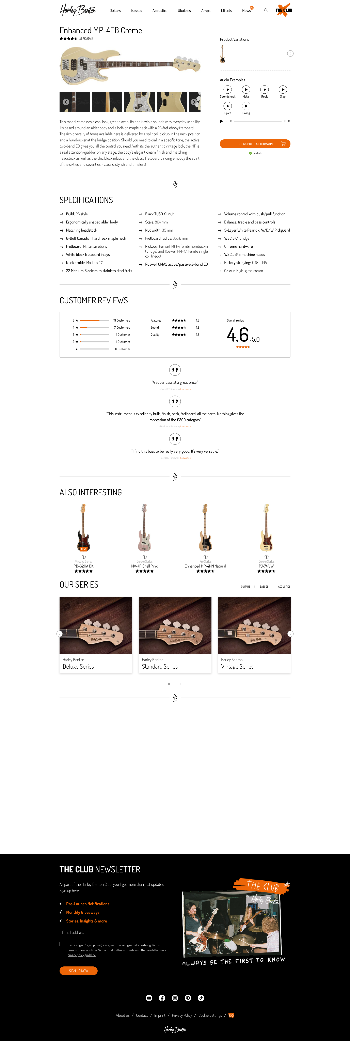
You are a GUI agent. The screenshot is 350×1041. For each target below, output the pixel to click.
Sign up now (78, 970)
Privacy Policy (182, 1015)
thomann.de (185, 388)
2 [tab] (175, 684)
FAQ (231, 1015)
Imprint (159, 1015)
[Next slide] (194, 102)
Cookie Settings (210, 1015)
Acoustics (284, 586)
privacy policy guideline (82, 955)
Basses (264, 586)
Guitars (245, 586)
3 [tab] (181, 684)
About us (123, 1015)
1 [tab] (169, 684)
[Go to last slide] (66, 102)
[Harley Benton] (175, 1032)
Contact (142, 1015)
